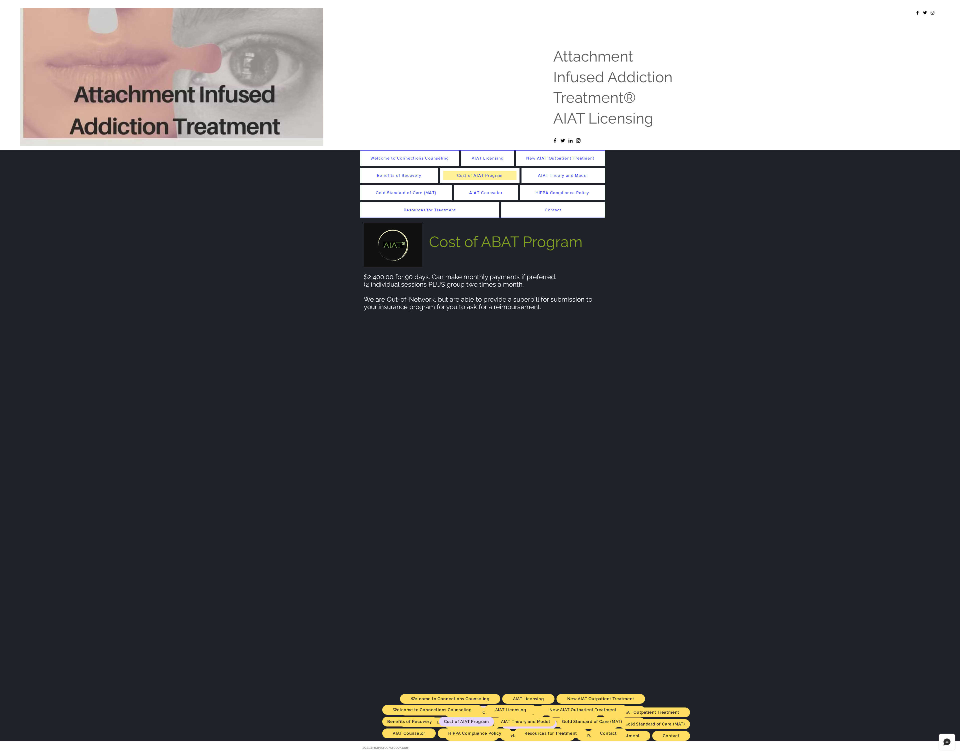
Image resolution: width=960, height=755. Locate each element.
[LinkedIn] (571, 141)
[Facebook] (555, 141)
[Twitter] (563, 141)
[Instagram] (578, 141)
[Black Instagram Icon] (932, 12)
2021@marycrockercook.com (385, 747)
